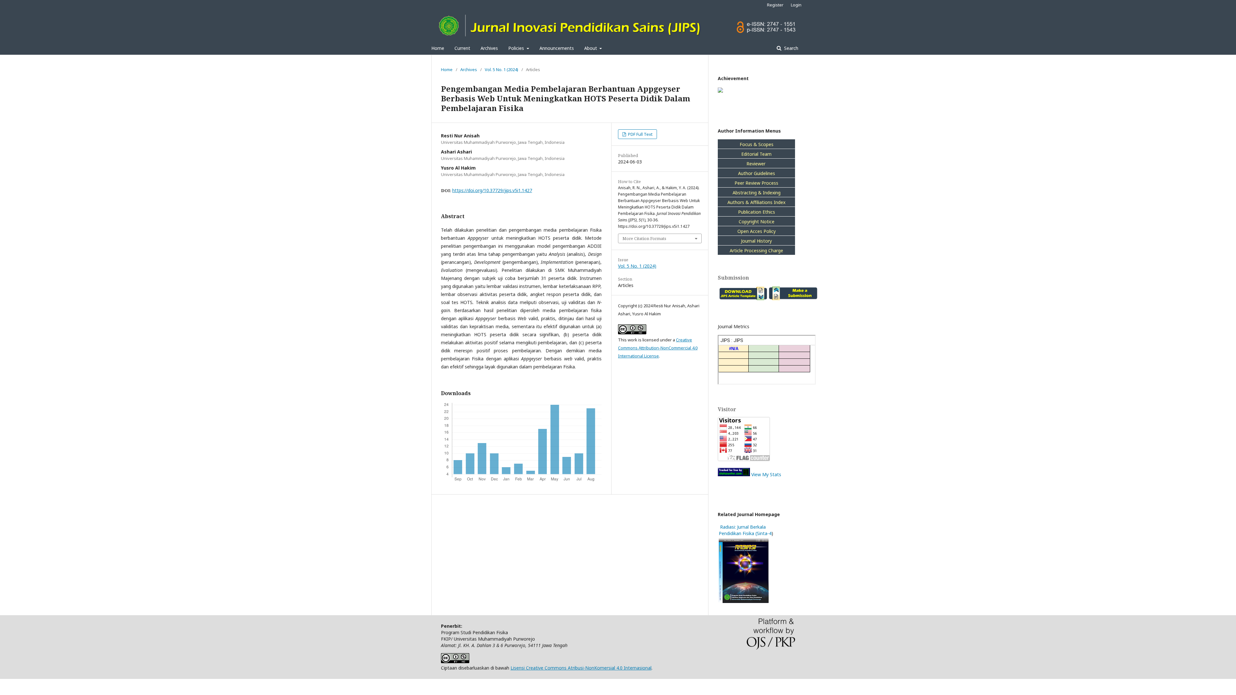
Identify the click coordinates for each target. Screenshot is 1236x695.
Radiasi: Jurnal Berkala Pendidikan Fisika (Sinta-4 (745, 530)
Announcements (556, 48)
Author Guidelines (756, 173)
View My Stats (766, 474)
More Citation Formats (644, 238)
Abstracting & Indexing (757, 193)
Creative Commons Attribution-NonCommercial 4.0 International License (658, 348)
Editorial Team (756, 154)
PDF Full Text (639, 134)
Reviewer (756, 164)
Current (462, 48)
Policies (516, 48)
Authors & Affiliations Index (756, 202)
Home (437, 48)
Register (775, 5)
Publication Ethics (756, 212)
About (591, 48)
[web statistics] (734, 474)
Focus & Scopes (756, 144)
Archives (489, 48)
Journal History (756, 241)
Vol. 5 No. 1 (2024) (501, 69)
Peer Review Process (756, 183)
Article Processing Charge (756, 250)
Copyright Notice (756, 221)
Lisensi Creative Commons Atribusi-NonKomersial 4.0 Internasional (580, 668)
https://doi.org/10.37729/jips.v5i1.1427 (492, 190)
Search (790, 48)
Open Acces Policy (756, 231)
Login (796, 5)
